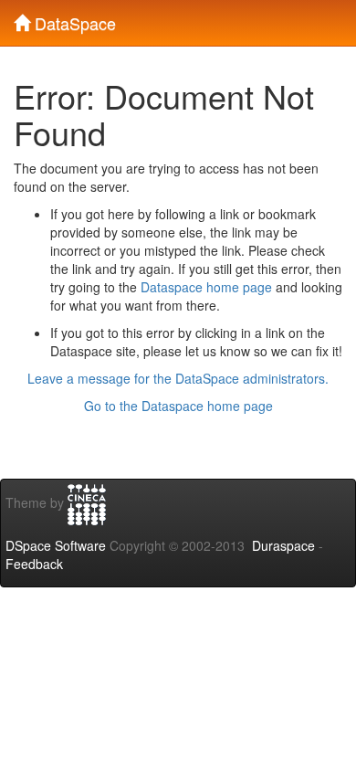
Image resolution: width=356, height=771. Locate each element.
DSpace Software (55, 545)
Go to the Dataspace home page (178, 405)
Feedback (34, 563)
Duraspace (283, 545)
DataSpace (73, 19)
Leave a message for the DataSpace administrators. (178, 378)
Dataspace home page (206, 287)
